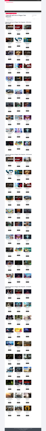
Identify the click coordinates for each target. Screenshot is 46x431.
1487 (18, 241)
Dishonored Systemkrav (27, 359)
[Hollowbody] (9, 250)
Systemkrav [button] (9, 33)
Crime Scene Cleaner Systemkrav (9, 278)
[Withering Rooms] (9, 304)
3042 (10, 361)
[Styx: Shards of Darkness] (18, 356)
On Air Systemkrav (9, 294)
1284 (10, 83)
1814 (27, 108)
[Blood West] (9, 317)
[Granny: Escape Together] (27, 53)
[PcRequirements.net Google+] (39, 0)
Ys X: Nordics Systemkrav (18, 120)
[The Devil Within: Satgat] (9, 104)
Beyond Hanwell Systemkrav (19, 265)
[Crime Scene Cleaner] (9, 275)
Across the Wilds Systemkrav (27, 162)
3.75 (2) (28, 335)
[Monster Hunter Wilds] (9, 91)
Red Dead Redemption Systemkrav (27, 69)
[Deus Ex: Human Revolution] (27, 408)
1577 (18, 215)
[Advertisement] (27, 5)
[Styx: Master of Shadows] (9, 356)
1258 (10, 70)
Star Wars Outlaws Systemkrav (9, 120)
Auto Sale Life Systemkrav (18, 133)
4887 (27, 373)
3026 (10, 347)
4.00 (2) (10, 401)
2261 (27, 70)
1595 (18, 57)
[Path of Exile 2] (27, 104)
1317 (18, 146)
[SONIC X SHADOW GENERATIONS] (18, 66)
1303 (18, 121)
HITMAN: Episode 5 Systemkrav (27, 398)
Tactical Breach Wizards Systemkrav (27, 265)
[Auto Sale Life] (18, 130)
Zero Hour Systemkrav (9, 146)
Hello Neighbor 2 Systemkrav (10, 346)
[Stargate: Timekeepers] (27, 304)
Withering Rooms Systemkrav (9, 307)
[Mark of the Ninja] (18, 369)
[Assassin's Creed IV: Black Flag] (18, 408)
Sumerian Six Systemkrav (27, 146)
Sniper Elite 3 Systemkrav (27, 372)
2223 (27, 400)
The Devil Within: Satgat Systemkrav (10, 107)
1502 (27, 228)
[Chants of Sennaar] (18, 330)
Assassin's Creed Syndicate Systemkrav (9, 411)
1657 (27, 334)
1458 (27, 147)
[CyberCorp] (27, 275)
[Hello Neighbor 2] (9, 343)
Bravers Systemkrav (9, 162)
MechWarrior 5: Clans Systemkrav (9, 43)
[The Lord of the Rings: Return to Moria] (9, 262)
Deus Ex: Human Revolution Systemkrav (27, 411)
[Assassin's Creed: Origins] (18, 343)
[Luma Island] (9, 211)
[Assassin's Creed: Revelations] (9, 395)
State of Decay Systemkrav (27, 346)
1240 (18, 334)
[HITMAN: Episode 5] (27, 395)
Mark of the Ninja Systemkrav (18, 373)
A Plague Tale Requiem (13, 13)
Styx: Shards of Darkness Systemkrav (18, 360)
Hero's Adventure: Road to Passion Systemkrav (27, 320)
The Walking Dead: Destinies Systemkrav (18, 320)
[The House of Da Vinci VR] (9, 198)
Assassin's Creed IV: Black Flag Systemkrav (18, 411)
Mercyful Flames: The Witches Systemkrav (14, 0)
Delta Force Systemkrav (19, 107)
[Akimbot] (27, 250)
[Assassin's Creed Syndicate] (9, 408)
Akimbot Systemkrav (27, 252)
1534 (18, 267)
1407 (27, 253)
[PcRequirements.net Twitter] (38, 0)
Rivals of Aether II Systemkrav (9, 81)
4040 (18, 400)
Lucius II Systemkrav (27, 385)
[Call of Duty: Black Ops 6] (18, 78)
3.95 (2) (10, 362)
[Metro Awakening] (27, 91)
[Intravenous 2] (18, 275)
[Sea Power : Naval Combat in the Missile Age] (9, 130)
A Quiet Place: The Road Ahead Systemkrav (27, 81)
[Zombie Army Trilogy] (18, 382)
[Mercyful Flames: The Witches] (18, 27)
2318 (18, 361)
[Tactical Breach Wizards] (27, 262)
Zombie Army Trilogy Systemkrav (18, 385)
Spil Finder (25, 11)
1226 (18, 134)
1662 (10, 267)
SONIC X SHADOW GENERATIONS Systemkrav (18, 68)
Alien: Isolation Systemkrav (9, 385)
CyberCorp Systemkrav (27, 278)
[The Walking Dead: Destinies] (18, 317)
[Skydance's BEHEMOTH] (18, 53)
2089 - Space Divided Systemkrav (9, 69)
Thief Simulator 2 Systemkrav (9, 333)
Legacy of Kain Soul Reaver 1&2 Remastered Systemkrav (27, 43)
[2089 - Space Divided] (9, 66)
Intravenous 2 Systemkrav (18, 278)
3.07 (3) (19, 349)
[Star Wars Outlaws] (9, 117)
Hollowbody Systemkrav (10, 252)
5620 (10, 163)
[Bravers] (9, 27)
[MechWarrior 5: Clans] (9, 40)
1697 (18, 177)
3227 (10, 373)
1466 (10, 321)
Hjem (6, 11)
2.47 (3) (19, 401)
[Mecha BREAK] (27, 27)
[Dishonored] (27, 356)
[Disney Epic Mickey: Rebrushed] (18, 39)
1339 (27, 267)
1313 (27, 241)
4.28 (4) (10, 387)
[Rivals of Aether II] (9, 78)
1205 (10, 134)
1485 (18, 70)
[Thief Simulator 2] (9, 330)
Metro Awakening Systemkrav (27, 94)
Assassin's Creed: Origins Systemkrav (18, 347)
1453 (27, 279)
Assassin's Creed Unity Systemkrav (18, 398)
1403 (27, 215)
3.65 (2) (19, 178)
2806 (18, 387)
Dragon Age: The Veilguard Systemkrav (27, 120)
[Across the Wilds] (27, 159)
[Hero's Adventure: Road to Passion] (27, 317)
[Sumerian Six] (27, 143)
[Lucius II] (27, 382)
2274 (10, 44)
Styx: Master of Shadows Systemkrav (10, 360)
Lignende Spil (14, 11)
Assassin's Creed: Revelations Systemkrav (10, 398)
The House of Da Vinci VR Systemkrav (10, 201)
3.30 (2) (28, 387)
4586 (10, 400)
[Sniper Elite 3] (27, 369)
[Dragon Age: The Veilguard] (27, 117)
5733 (18, 31)
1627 (27, 202)
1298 (10, 202)
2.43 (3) (10, 296)
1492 (10, 253)
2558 (18, 108)
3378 (10, 386)
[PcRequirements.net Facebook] (37, 0)
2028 (10, 147)
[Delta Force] (18, 104)
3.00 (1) (19, 32)
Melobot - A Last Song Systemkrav (27, 133)
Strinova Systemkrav (18, 94)
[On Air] (9, 291)
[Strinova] (18, 91)
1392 (18, 279)
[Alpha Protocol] (9, 369)
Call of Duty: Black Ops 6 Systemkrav (19, 81)
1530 (18, 43)
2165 (10, 295)
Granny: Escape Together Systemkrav (27, 56)
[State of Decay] (27, 343)
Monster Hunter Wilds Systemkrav (9, 94)
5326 (18, 348)
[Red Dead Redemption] (27, 66)
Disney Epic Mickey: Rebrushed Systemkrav (18, 42)
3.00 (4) (10, 348)
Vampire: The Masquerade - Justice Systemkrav (18, 307)
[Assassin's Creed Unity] (18, 395)
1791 (27, 57)
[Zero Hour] (9, 143)
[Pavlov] (9, 53)
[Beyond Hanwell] (18, 262)
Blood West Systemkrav (10, 320)
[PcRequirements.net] (10, 2)
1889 (18, 95)
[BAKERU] (18, 143)
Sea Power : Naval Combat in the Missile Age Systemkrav (9, 133)
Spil (8, 11)
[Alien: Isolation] (9, 382)
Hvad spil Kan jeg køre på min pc (19, 11)
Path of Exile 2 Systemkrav (27, 107)
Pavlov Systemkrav (9, 55)
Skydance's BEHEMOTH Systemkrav (18, 56)
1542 (18, 202)
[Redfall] (27, 330)
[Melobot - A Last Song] (27, 130)
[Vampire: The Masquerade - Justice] (18, 304)
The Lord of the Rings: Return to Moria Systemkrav (9, 266)
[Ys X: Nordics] (18, 117)
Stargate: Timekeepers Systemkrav (27, 307)
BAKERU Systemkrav (18, 145)
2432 (18, 374)
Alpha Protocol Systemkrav (9, 372)
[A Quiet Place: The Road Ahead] (27, 78)
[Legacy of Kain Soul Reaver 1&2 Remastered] (27, 40)
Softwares (11, 11)
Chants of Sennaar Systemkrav (18, 333)
